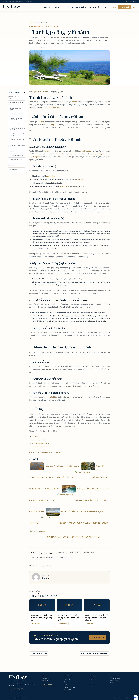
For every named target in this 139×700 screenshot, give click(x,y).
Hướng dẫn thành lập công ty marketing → (94, 653)
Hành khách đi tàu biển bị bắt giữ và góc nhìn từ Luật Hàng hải (41, 617)
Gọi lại (113, 7)
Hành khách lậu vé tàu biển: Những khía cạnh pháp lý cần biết (69, 617)
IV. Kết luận (11, 165)
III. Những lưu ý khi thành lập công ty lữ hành (16, 146)
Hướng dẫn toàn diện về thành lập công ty (46, 452)
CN (133, 1)
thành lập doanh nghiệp (65, 557)
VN (126, 1)
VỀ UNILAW (57, 7)
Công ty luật (60, 552)
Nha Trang (92, 684)
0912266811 (45, 680)
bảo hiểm (53, 397)
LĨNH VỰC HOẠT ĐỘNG (79, 7)
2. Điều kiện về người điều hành (17, 155)
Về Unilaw (35, 436)
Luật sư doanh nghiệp (36, 557)
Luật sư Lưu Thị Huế (40, 92)
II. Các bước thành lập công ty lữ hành (16, 103)
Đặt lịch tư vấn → (48, 684)
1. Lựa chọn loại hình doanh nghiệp (16, 109)
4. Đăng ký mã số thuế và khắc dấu (17, 140)
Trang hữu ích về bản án (39, 447)
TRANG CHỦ (48, 7)
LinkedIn (48, 565)
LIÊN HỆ (104, 7)
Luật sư (66, 7)
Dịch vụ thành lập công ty (40, 443)
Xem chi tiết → (36, 623)
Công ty (53, 125)
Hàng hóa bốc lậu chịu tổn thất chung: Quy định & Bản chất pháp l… (96, 617)
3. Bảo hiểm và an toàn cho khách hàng (16, 160)
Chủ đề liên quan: (14, 169)
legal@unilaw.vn (46, 678)
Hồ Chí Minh (92, 679)
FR (130, 1)
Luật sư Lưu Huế (53, 107)
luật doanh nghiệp (89, 552)
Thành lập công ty (47, 553)
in (10, 690)
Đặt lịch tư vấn (124, 7)
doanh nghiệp (85, 151)
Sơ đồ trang (113, 682)
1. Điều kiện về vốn (14, 151)
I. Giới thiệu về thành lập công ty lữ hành (16, 97)
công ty (75, 102)
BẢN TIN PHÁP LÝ (94, 7)
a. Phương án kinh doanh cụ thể (17, 124)
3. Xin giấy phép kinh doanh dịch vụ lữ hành (16, 119)
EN (128, 1)
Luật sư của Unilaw (38, 440)
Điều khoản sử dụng (115, 680)
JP (135, 1)
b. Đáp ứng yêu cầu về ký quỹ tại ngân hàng (17, 129)
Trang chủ (31, 22)
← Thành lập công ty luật (39, 653)
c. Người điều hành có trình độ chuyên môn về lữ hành (17, 134)
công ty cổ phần (98, 154)
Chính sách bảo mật (115, 678)
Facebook (40, 565)
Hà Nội (91, 682)
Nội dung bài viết (16, 92)
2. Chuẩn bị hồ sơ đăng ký (16, 114)
